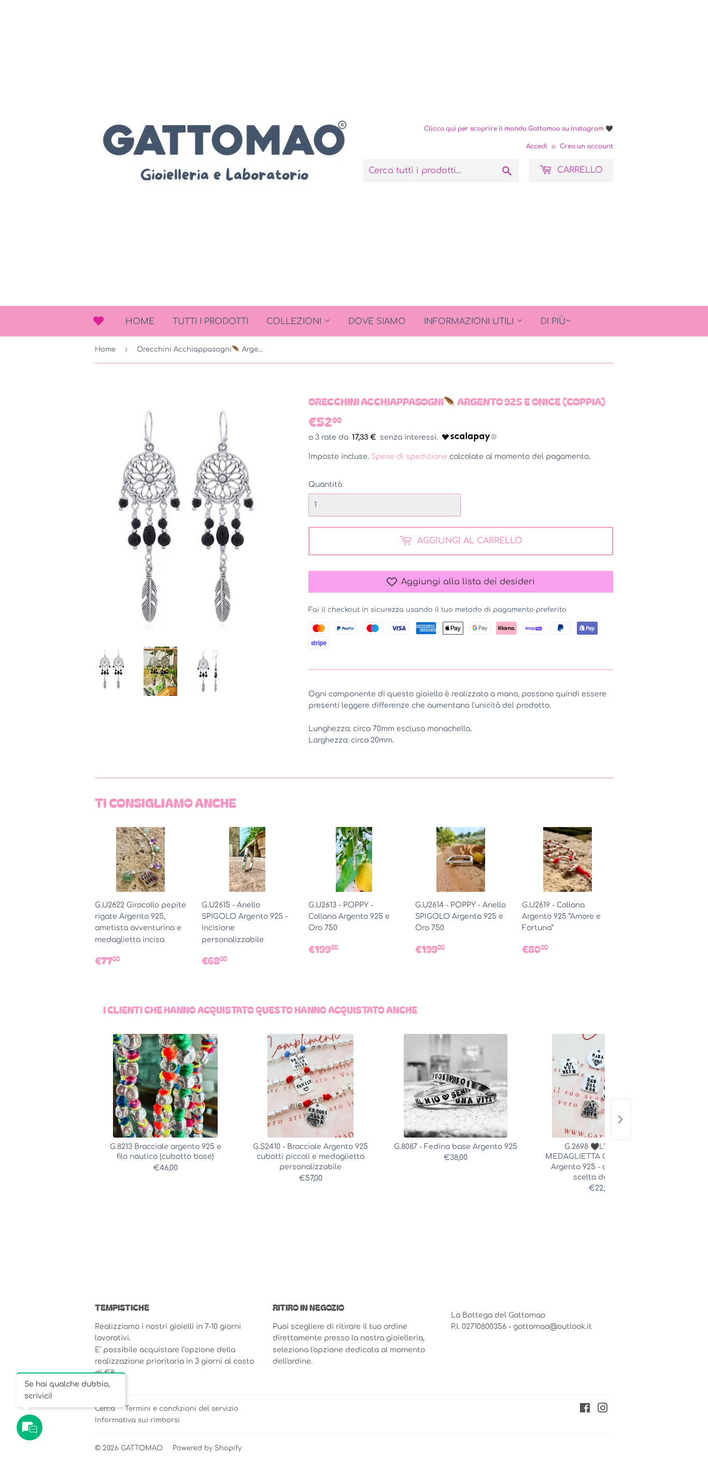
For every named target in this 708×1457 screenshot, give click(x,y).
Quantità (325, 484)
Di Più (553, 321)
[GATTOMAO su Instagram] (603, 1409)
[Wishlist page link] (98, 321)
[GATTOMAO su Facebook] (584, 1409)
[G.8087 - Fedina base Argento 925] (455, 1086)
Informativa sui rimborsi (137, 1420)
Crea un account (586, 146)
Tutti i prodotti (210, 321)
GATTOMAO (142, 1448)
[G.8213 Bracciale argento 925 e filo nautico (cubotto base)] (165, 1086)
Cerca (105, 1408)
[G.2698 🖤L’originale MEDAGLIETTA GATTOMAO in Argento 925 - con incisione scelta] (600, 1086)
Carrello (579, 170)
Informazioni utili (470, 321)
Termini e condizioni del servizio (181, 1408)
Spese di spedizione (409, 456)
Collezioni (295, 321)
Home (139, 321)
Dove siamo (377, 321)
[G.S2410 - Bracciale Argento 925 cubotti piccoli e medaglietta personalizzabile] (310, 1086)
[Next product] (620, 1119)
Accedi (536, 146)
